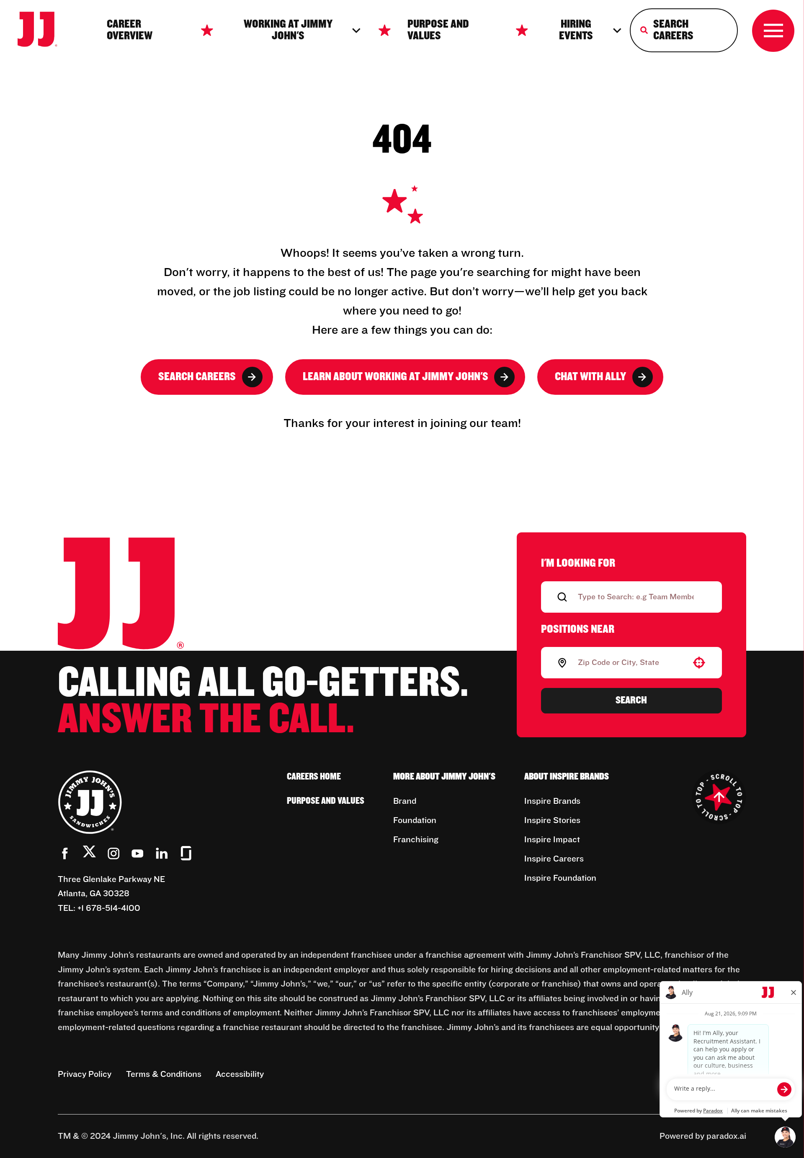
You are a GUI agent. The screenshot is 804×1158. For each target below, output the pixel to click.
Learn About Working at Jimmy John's (395, 377)
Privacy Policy (84, 1074)
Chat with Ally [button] (590, 377)
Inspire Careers (554, 859)
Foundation (414, 820)
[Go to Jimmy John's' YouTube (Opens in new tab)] (137, 853)
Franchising (415, 840)
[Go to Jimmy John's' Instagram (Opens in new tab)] (113, 853)
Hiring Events (576, 30)
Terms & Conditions (163, 1074)
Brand (404, 801)
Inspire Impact (552, 840)
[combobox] (630, 663)
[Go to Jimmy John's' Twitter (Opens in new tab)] (89, 854)
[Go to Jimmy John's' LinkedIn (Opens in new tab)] (162, 853)
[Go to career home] (45, 30)
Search (631, 700)
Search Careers (197, 377)
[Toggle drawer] (773, 31)
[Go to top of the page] (719, 797)
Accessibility (240, 1074)
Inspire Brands (552, 801)
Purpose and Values (438, 30)
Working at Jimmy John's (288, 30)
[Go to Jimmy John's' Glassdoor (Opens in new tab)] (186, 853)
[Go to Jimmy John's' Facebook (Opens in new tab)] (65, 853)
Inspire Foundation (560, 878)
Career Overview (129, 30)
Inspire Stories (552, 820)
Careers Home (314, 777)
